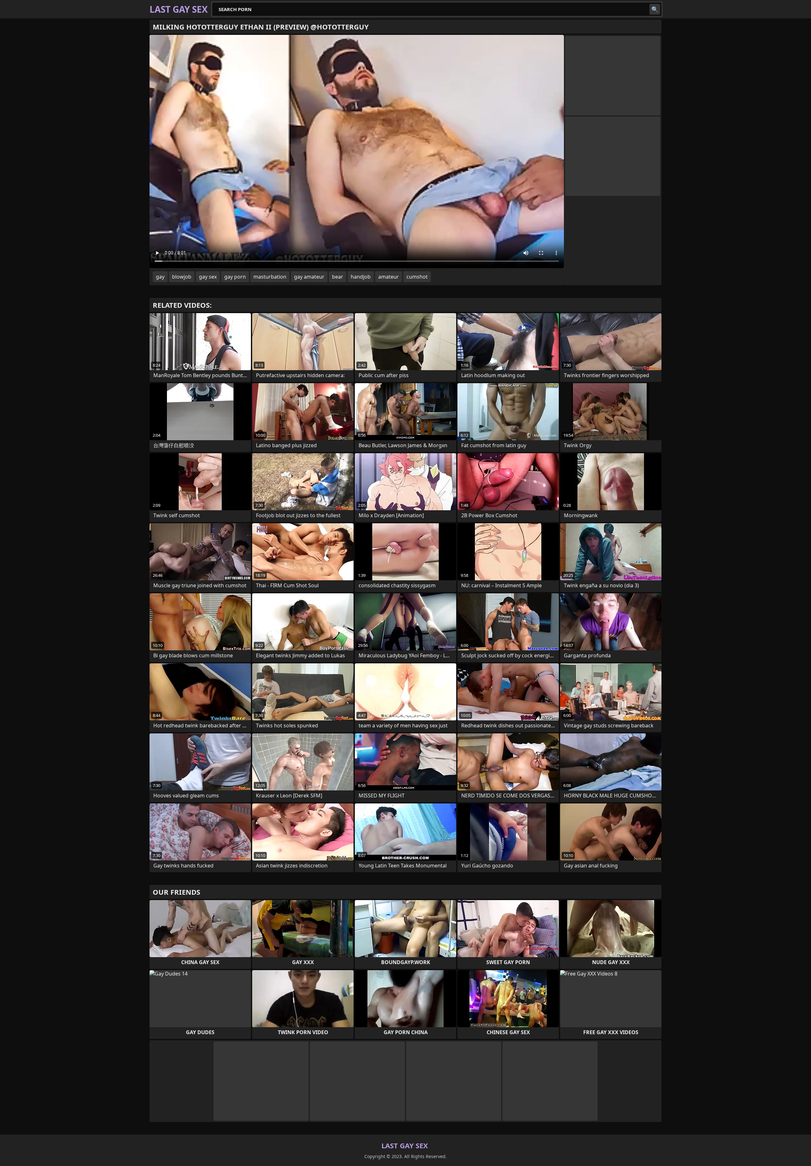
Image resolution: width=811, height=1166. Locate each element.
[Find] (654, 9)
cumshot (417, 276)
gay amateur (309, 276)
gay (160, 276)
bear (337, 276)
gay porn (235, 276)
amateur (388, 276)
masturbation (269, 276)
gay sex (208, 276)
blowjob (181, 276)
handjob (361, 276)
